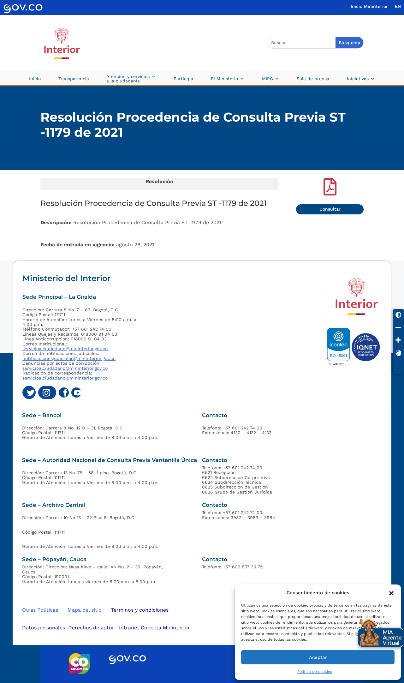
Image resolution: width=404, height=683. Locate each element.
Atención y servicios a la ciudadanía (128, 78)
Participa (183, 78)
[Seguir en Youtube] (76, 392)
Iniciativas (358, 78)
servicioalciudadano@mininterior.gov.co (65, 348)
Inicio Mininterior (369, 6)
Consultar (330, 209)
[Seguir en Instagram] (47, 392)
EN (398, 6)
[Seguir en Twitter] (29, 392)
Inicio (35, 78)
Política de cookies (314, 671)
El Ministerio (224, 78)
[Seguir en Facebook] (64, 392)
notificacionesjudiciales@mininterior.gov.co (69, 358)
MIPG (267, 78)
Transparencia (73, 78)
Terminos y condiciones (140, 610)
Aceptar (318, 657)
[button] (391, 593)
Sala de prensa (313, 78)
